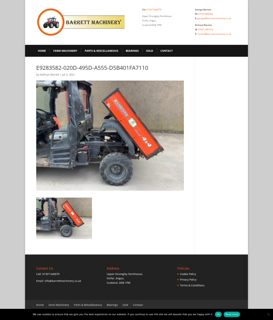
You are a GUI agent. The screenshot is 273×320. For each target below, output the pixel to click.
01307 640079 (154, 9)
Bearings (132, 50)
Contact (166, 50)
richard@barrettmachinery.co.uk (214, 34)
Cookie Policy (188, 274)
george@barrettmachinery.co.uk (214, 18)
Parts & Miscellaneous (101, 50)
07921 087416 (205, 29)
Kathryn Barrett (49, 74)
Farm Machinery (65, 50)
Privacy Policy (188, 279)
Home (42, 50)
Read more (231, 314)
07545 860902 (205, 13)
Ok (218, 314)
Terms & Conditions (192, 285)
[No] (268, 314)
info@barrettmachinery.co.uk (63, 281)
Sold (149, 50)
